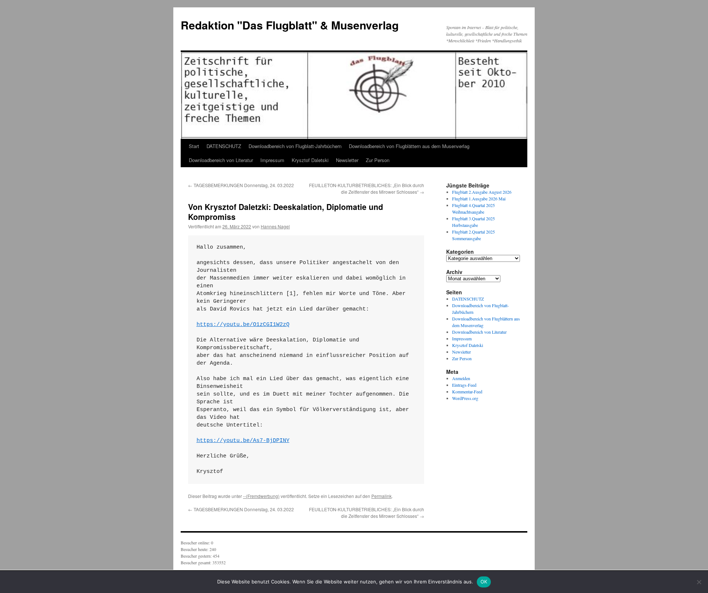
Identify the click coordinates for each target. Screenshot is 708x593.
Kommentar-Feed (467, 391)
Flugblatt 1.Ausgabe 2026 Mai (479, 198)
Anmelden (461, 378)
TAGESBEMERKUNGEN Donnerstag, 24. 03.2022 (241, 185)
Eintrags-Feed (464, 385)
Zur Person (377, 160)
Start (194, 146)
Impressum (272, 160)
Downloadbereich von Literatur (221, 160)
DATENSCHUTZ (223, 146)
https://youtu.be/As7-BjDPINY (243, 441)
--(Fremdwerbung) (261, 496)
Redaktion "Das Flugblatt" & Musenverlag (290, 25)
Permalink (381, 496)
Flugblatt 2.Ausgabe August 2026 (481, 192)
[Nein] (698, 582)
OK (483, 582)
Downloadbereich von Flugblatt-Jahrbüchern (295, 146)
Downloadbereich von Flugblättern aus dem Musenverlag (409, 146)
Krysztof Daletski (310, 160)
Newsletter (347, 160)
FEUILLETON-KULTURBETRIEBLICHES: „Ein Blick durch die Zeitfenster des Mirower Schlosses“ (366, 188)
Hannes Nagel (275, 226)
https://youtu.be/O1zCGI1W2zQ (243, 325)
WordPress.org (465, 398)
